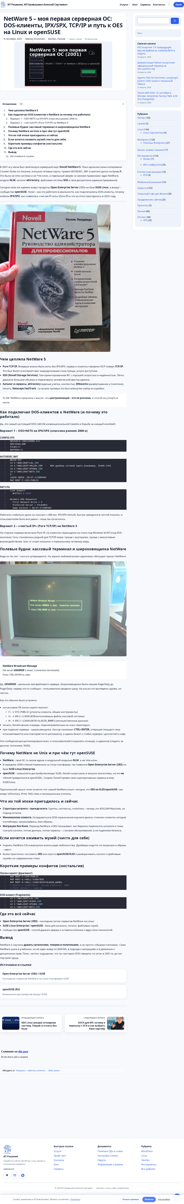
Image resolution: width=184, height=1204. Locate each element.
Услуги (57, 1151)
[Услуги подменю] (129, 4)
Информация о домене (110, 1164)
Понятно (149, 1199)
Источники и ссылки (22, 156)
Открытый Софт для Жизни (152, 193)
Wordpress (143, 139)
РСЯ (145, 175)
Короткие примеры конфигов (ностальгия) (35, 143)
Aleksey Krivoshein (35, 38)
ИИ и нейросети (152, 164)
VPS (145, 220)
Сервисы (59, 1168)
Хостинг (141, 217)
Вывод (12, 152)
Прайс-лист (60, 1155)
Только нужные (130, 1199)
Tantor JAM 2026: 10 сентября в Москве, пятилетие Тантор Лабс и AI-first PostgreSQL (157, 96)
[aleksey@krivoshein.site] (15, 1175)
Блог (56, 1164)
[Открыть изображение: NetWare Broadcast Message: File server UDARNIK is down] (63, 608)
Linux (140, 129)
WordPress (147, 1151)
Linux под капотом (153, 132)
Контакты (59, 1160)
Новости (142, 188)
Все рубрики (148, 1168)
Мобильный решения (149, 182)
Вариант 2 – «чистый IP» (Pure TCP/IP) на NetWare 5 (39, 122)
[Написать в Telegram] (6, 1175)
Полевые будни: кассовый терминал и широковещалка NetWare (49, 127)
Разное (61, 38)
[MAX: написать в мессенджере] (23, 1175)
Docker (147, 159)
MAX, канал (54, 1070)
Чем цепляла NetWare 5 (23, 110)
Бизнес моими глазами (150, 150)
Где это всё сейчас (19, 148)
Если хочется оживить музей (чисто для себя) (37, 139)
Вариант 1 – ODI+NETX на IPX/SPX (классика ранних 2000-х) (43, 118)
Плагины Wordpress (154, 142)
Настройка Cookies (108, 1155)
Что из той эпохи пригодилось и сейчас (33, 135)
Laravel (141, 123)
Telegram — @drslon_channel (30, 1070)
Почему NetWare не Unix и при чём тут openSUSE (38, 131)
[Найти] (175, 21)
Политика (75, 1199)
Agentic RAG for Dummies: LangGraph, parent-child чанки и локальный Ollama (158, 81)
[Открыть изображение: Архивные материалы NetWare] (55, 278)
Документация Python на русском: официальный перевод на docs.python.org (156, 65)
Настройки (164, 1199)
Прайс (179, 4)
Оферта (102, 1160)
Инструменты (145, 155)
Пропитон (142, 205)
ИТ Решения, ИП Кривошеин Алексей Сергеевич (37, 4)
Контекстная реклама (149, 171)
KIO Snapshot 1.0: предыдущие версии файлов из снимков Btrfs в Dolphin (156, 50)
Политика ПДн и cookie (110, 1151)
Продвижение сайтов (149, 199)
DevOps (52, 38)
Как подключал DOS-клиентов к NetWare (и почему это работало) (49, 114)
